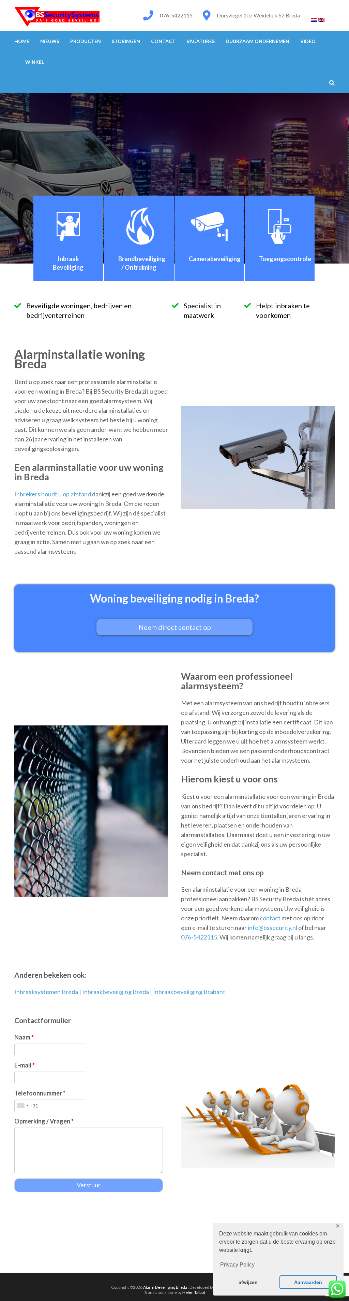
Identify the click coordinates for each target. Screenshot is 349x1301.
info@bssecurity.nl (272, 927)
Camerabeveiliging (215, 259)
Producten (85, 41)
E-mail (24, 1065)
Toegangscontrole (285, 259)
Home (21, 41)
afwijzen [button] (248, 1282)
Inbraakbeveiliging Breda (115, 991)
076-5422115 (176, 15)
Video (308, 41)
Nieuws (49, 41)
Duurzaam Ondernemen (257, 41)
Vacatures (200, 41)
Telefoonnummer (39, 1093)
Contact (163, 41)
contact (270, 918)
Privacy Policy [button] (237, 1265)
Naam (24, 1037)
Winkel (34, 62)
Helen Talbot (193, 1292)
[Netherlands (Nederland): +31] (22, 1105)
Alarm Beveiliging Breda (165, 1287)
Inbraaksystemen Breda (46, 991)
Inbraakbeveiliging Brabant (189, 991)
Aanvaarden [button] (308, 1282)
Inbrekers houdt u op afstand (52, 494)
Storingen (126, 41)
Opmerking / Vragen (44, 1121)
